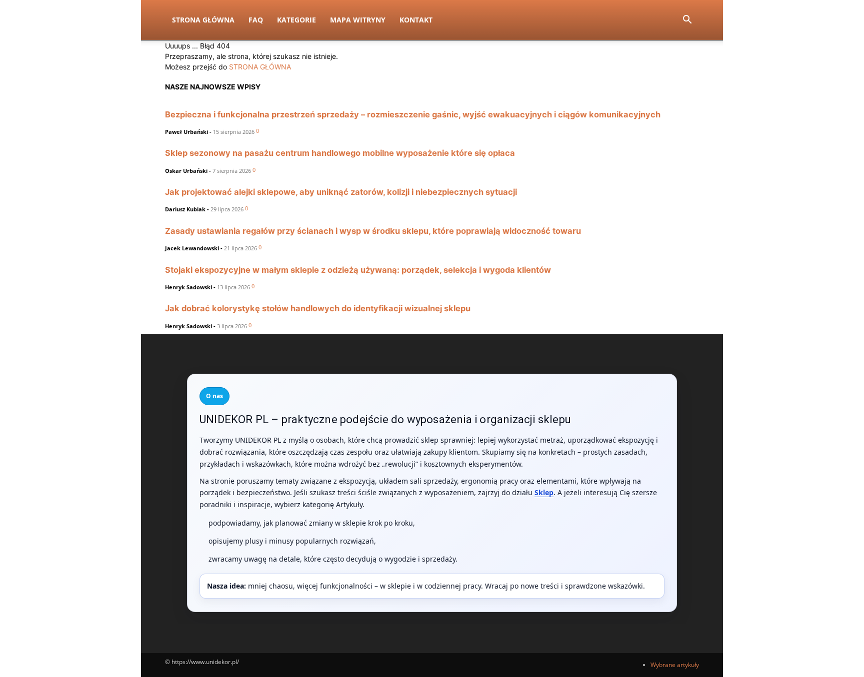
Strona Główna (203, 19)
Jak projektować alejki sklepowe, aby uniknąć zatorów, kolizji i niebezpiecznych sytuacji (341, 192)
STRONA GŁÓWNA (260, 66)
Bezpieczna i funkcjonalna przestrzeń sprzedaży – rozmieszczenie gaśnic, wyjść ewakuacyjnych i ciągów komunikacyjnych (412, 114)
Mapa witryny (358, 19)
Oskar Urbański (186, 170)
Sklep (544, 492)
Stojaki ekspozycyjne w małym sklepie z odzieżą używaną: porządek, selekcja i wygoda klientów (358, 270)
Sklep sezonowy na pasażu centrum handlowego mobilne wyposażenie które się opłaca (340, 153)
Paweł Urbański (186, 131)
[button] (687, 20)
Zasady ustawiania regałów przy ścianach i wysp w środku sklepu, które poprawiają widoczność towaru (373, 231)
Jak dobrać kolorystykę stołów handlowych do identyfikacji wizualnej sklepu (317, 308)
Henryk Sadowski (188, 287)
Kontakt (416, 19)
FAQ (255, 19)
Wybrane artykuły (674, 665)
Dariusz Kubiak (185, 209)
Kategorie (296, 19)
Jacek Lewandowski (192, 248)
